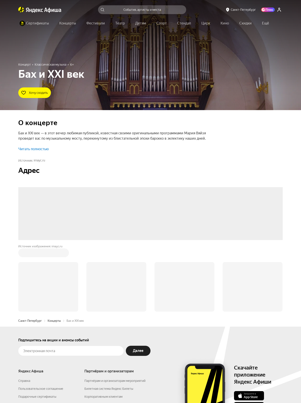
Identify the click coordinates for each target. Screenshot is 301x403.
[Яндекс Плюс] (268, 9)
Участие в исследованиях (36, 346)
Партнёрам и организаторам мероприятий (114, 314)
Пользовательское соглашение (40, 322)
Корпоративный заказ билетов (106, 338)
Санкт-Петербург (30, 254)
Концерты (54, 254)
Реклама (111, 390)
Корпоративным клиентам (103, 330)
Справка (24, 314)
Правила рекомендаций (35, 353)
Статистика (91, 390)
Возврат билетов (30, 338)
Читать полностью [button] (33, 149)
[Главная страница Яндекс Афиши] (21, 10)
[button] (265, 23)
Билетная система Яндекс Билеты (108, 322)
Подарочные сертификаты (37, 330)
